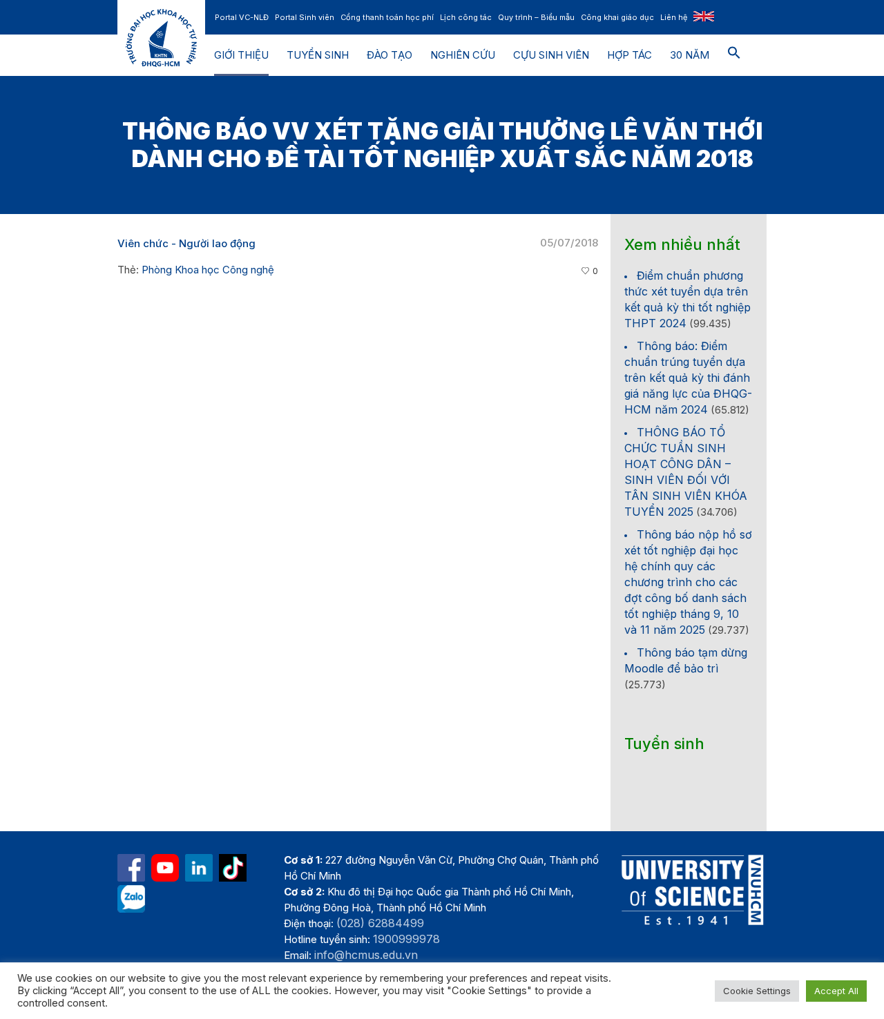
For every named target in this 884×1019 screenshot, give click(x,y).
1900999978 (406, 939)
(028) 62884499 (380, 923)
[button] (734, 55)
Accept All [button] (836, 990)
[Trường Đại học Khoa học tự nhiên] (199, 868)
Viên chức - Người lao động (186, 243)
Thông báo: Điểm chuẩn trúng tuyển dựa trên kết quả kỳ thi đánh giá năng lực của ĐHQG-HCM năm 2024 (688, 377)
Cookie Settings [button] (757, 990)
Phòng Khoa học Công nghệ (208, 269)
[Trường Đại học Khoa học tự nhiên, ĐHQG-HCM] (165, 868)
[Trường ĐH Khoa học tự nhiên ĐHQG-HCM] (131, 868)
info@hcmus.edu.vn (366, 955)
